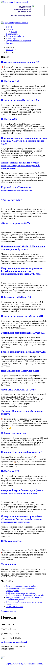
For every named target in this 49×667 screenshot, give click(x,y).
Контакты (10, 43)
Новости (9, 29)
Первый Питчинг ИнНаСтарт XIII (20, 370)
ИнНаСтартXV (9, 119)
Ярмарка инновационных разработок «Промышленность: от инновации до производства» (22, 588)
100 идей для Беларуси (13, 433)
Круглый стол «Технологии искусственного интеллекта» (16, 188)
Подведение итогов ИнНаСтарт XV (20, 100)
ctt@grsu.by (6, 642)
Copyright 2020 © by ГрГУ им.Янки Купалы (24, 664)
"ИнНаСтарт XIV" (11, 200)
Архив (14, 31)
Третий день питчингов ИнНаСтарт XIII (23, 332)
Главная (9, 50)
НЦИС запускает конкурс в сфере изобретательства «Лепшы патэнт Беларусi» (25, 594)
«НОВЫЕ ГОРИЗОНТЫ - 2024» (18, 389)
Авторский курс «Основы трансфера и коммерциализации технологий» (22, 491)
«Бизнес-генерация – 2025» (15, 223)
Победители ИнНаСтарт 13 (16, 297)
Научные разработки (15, 36)
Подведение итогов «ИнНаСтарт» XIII (22, 316)
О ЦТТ (9, 27)
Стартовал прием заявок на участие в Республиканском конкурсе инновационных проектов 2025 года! (21, 271)
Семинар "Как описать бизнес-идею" (21, 452)
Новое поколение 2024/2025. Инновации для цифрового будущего (23, 247)
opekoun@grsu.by (20, 642)
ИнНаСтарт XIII (10, 471)
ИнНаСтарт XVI (10, 81)
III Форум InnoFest (11, 541)
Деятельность (12, 34)
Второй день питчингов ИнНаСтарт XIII (23, 351)
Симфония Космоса (14, 607)
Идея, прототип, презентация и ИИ (20, 62)
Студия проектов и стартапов (18, 41)
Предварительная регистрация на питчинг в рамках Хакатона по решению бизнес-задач (24, 141)
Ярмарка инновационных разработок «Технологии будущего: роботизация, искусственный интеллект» (22, 519)
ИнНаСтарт (11, 38)
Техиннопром (8, 564)
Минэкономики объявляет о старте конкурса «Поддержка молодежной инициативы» (20, 165)
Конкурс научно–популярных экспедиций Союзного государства (24, 598)
